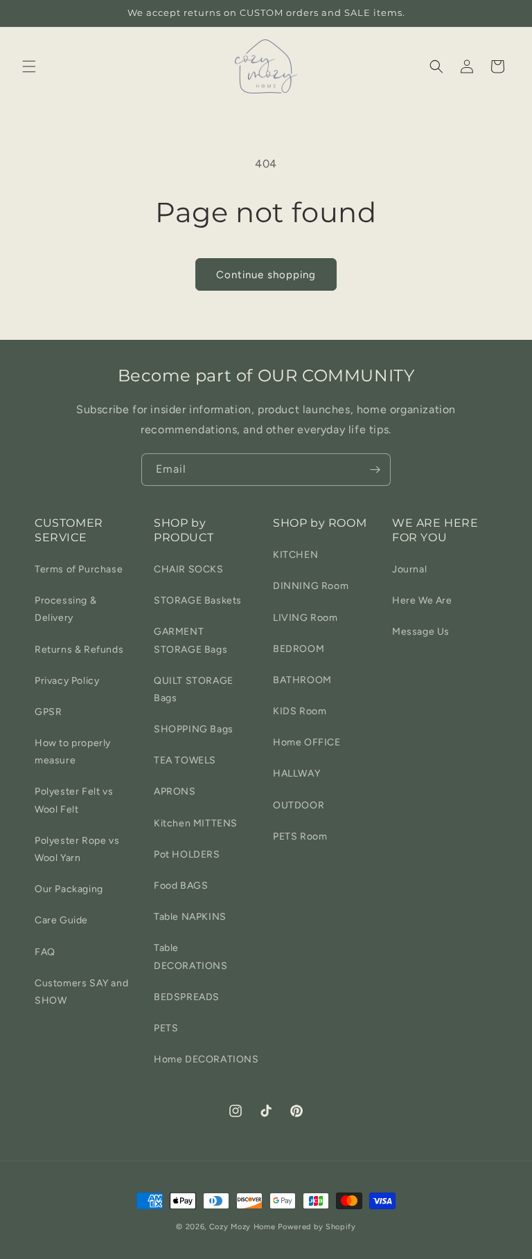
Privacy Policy (67, 681)
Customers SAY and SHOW (81, 991)
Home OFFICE (307, 742)
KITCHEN (295, 555)
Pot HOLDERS (187, 854)
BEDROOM (298, 649)
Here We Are (422, 600)
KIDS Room (299, 711)
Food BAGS (181, 885)
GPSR (48, 712)
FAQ (45, 952)
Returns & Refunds (79, 649)
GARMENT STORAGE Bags (190, 640)
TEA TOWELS (185, 760)
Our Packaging (69, 889)
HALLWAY (296, 773)
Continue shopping (266, 275)
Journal (409, 569)
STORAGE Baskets (198, 600)
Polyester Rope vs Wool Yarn (77, 849)
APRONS (175, 791)
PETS (166, 1028)
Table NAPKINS (190, 917)
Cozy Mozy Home (242, 1226)
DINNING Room (310, 586)
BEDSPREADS (187, 997)
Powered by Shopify (317, 1226)
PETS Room (300, 836)
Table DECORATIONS (191, 956)
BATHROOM (302, 680)
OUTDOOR (298, 805)
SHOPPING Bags (193, 729)
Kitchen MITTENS (196, 823)
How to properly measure (73, 751)
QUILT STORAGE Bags (193, 689)
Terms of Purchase (79, 569)
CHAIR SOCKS (189, 569)
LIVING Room (305, 618)
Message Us (421, 631)
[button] (29, 66)
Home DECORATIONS (206, 1059)
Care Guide (61, 920)
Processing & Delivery (65, 609)
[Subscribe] (375, 469)
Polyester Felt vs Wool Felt (74, 800)
